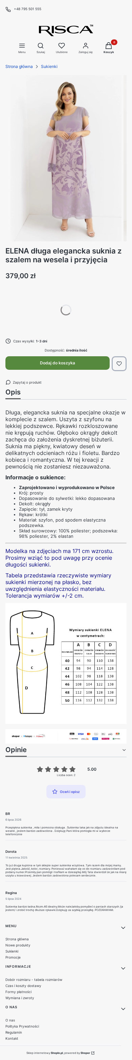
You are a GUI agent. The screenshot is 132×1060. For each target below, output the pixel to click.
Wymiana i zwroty (19, 998)
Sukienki (49, 66)
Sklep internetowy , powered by (58, 1053)
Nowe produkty (17, 945)
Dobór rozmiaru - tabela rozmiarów (33, 980)
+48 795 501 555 (27, 9)
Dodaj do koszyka (57, 362)
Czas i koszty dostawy (23, 986)
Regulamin (13, 1032)
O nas (10, 1020)
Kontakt (11, 1038)
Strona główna (19, 66)
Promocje (13, 957)
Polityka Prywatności (22, 1026)
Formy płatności (18, 992)
